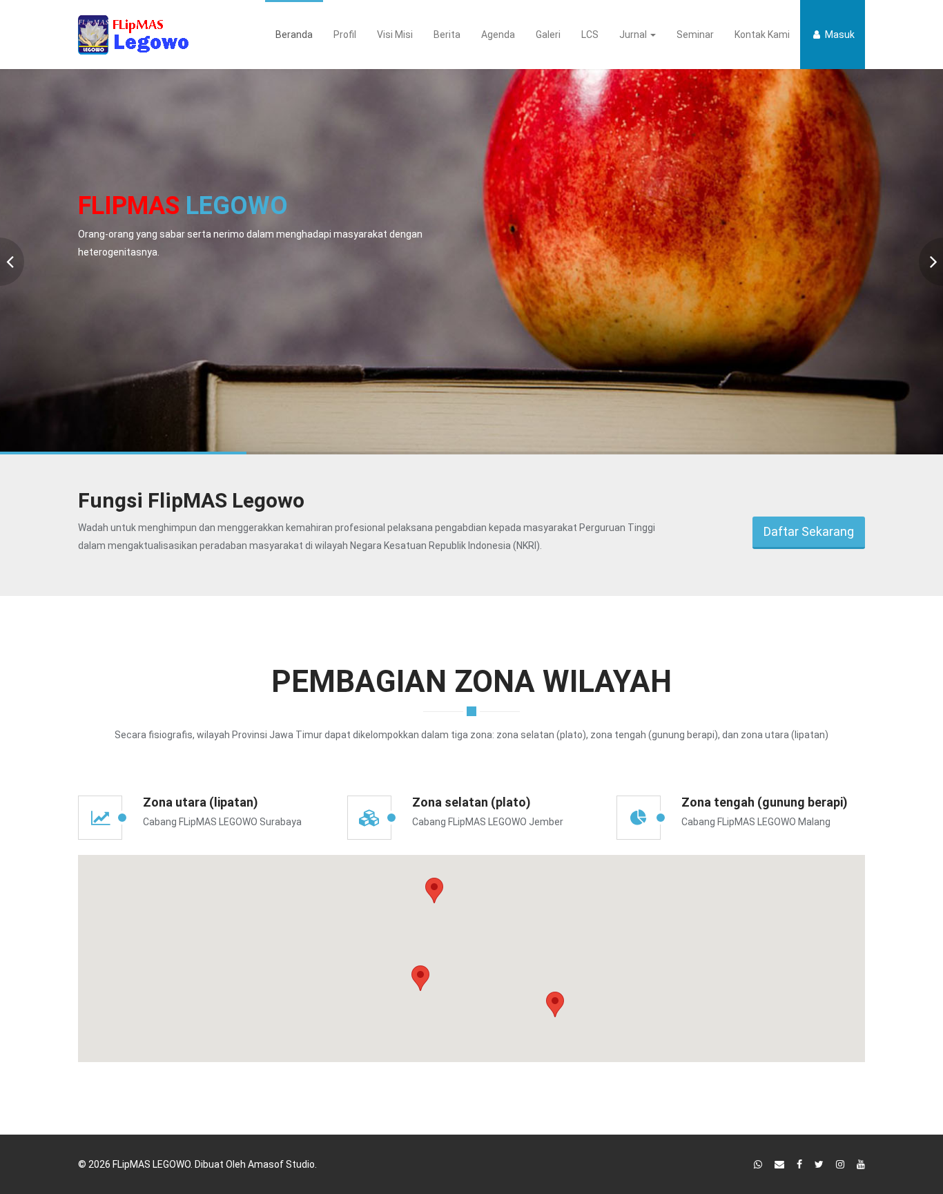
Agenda (498, 34)
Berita (447, 34)
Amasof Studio (281, 1164)
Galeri (548, 34)
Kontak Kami (762, 34)
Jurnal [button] (634, 34)
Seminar (695, 34)
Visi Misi (395, 34)
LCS (590, 34)
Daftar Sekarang (809, 531)
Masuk (839, 34)
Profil (344, 34)
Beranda (294, 34)
